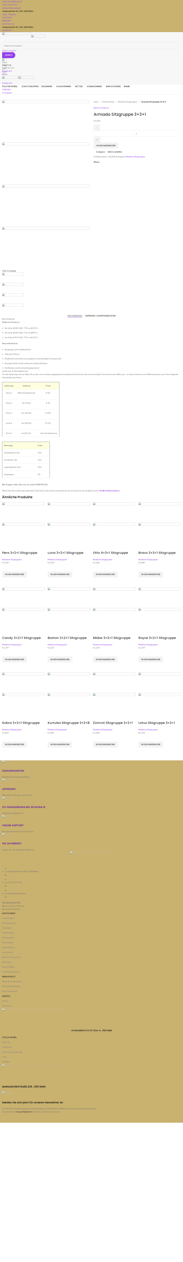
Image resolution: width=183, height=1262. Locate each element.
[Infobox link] (91, 561)
